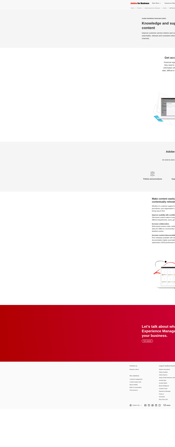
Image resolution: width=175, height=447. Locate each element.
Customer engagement (136, 379)
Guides (165, 8)
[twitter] (153, 405)
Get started (147, 341)
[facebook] (145, 405)
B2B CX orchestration (135, 387)
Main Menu (155, 3)
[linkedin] (156, 405)
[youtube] (160, 405)
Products (139, 8)
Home (132, 8)
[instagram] (149, 405)
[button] (135, 405)
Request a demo (134, 369)
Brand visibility (134, 384)
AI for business (134, 390)
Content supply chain (135, 382)
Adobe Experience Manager (152, 8)
